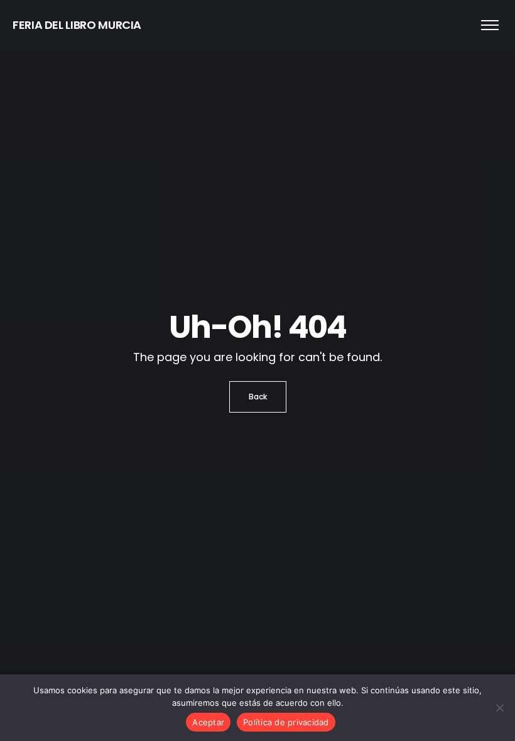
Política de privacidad (286, 722)
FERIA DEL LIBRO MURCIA (77, 25)
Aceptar (208, 722)
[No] (499, 707)
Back (258, 396)
